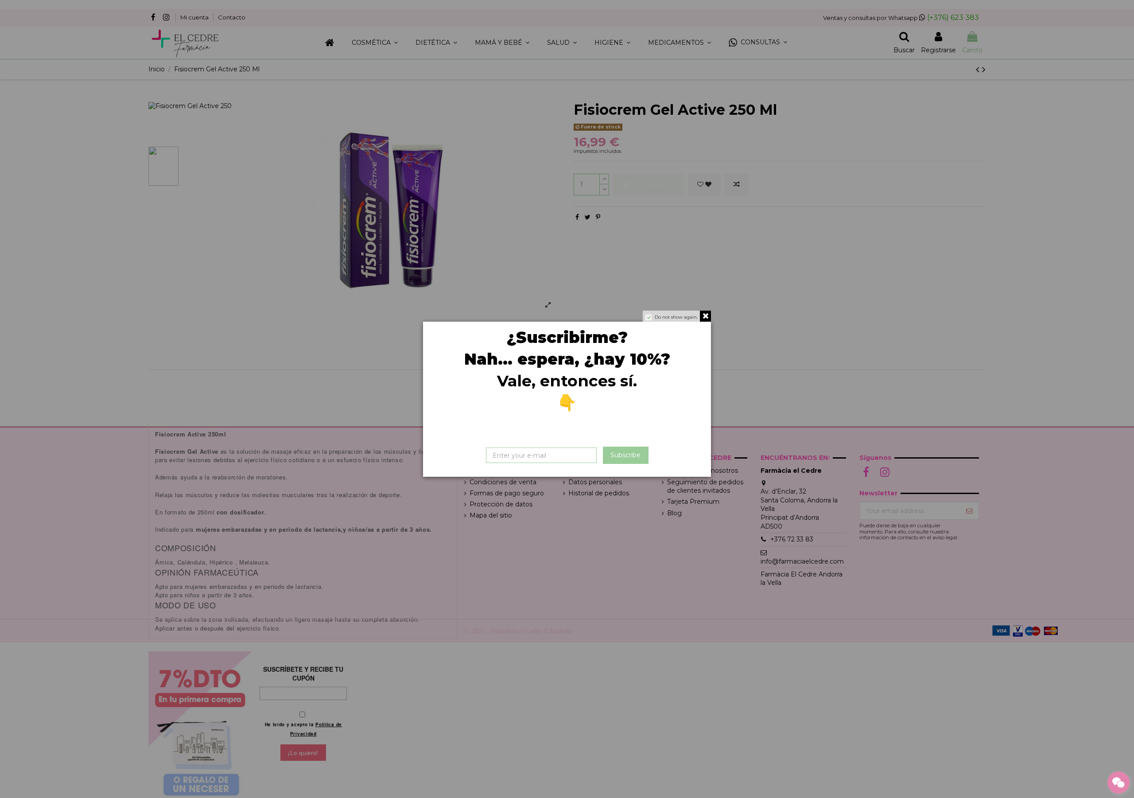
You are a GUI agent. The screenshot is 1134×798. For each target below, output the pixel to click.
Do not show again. (676, 317)
